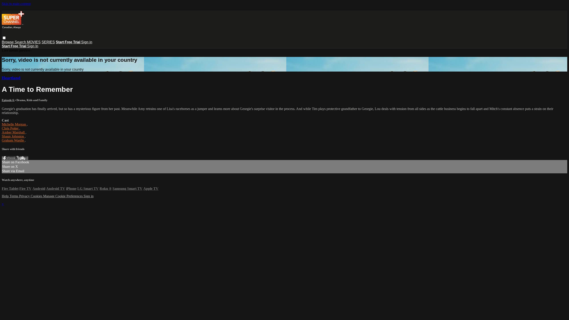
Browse (8, 42)
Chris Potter (10, 128)
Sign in (86, 42)
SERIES (48, 42)
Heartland (11, 78)
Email (24, 158)
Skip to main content (16, 4)
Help (6, 196)
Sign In (32, 46)
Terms (14, 196)
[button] (4, 37)
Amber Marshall (14, 132)
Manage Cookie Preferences (63, 196)
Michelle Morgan (14, 124)
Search (21, 42)
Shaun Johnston (13, 136)
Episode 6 (8, 100)
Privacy (25, 196)
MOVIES (34, 42)
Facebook (9, 158)
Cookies (37, 196)
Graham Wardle (13, 140)
